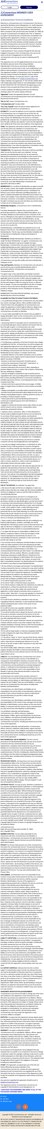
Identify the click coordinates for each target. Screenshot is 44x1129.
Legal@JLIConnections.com (29, 79)
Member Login (7, 1101)
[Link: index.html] (10, 2)
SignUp (29, 7)
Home (4, 1096)
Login (10, 7)
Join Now (6, 1099)
